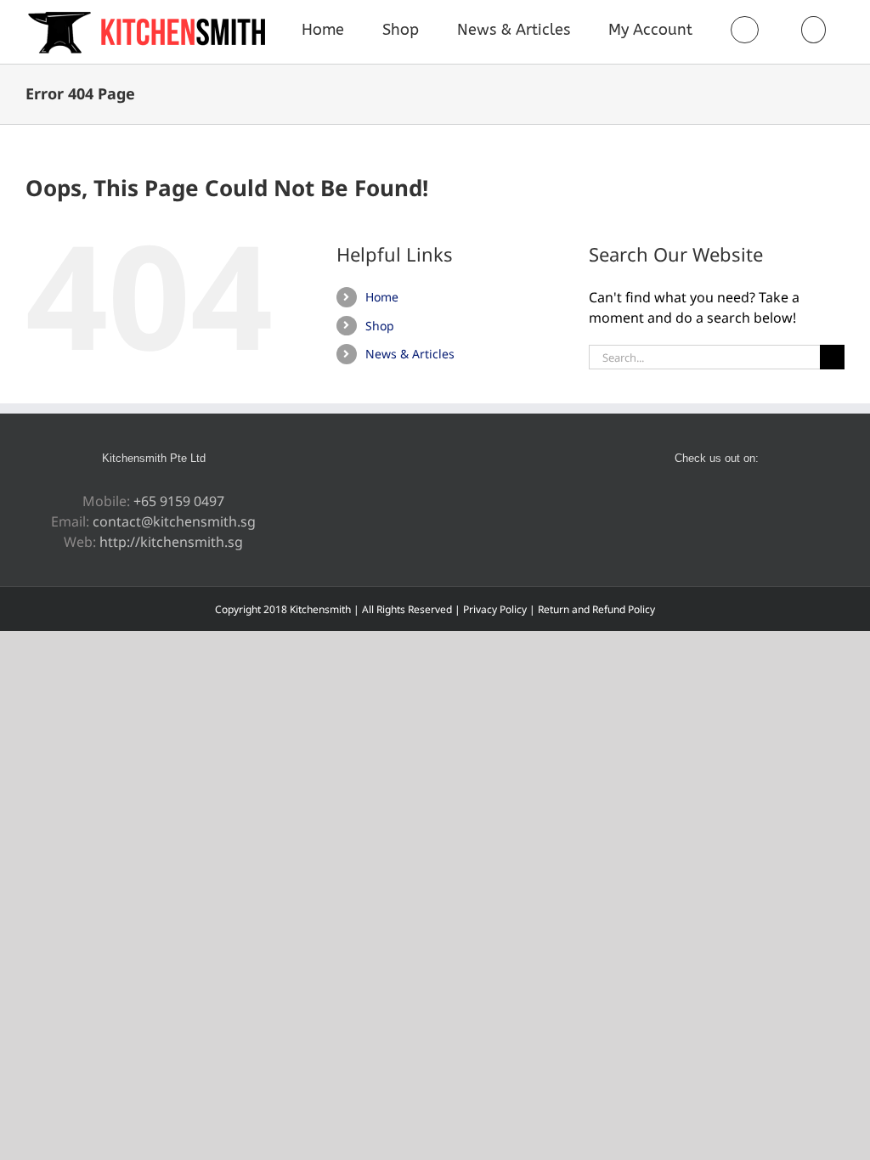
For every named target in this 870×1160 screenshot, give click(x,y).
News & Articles (410, 354)
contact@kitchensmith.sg (174, 521)
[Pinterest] (705, 502)
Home (381, 297)
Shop (379, 326)
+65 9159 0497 (178, 501)
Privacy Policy (495, 609)
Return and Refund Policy (596, 609)
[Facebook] (682, 502)
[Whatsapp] (728, 502)
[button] (813, 29)
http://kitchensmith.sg (171, 541)
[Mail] (751, 502)
